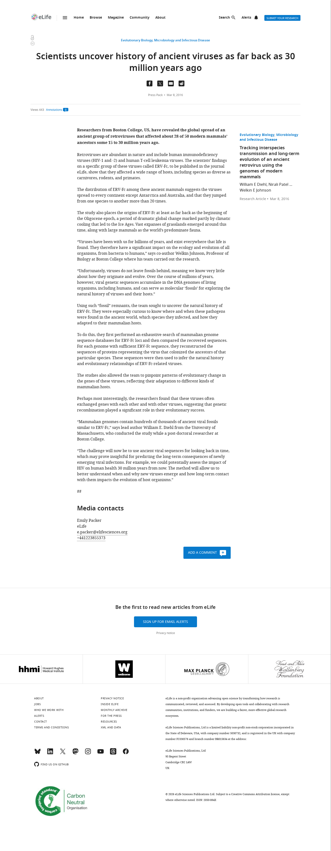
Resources (109, 722)
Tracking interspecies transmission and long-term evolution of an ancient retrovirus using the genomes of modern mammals (269, 163)
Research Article (253, 199)
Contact (40, 722)
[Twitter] (62, 753)
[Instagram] (88, 753)
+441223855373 (91, 538)
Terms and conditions (51, 727)
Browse (96, 18)
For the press (111, 716)
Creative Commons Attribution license (255, 794)
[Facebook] (125, 753)
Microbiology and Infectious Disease (182, 40)
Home (79, 18)
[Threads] (113, 753)
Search (224, 18)
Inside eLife (109, 704)
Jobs (37, 704)
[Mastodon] (75, 753)
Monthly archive (114, 710)
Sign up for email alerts (165, 621)
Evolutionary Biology (136, 40)
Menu (65, 18)
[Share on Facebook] (149, 83)
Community (140, 18)
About (160, 18)
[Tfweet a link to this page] (160, 83)
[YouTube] (100, 753)
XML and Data (111, 727)
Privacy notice (165, 633)
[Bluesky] (37, 753)
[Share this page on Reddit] (181, 83)
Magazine (116, 18)
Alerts (246, 18)
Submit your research (282, 18)
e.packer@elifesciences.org (102, 532)
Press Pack (155, 95)
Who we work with (48, 710)
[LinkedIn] (50, 753)
